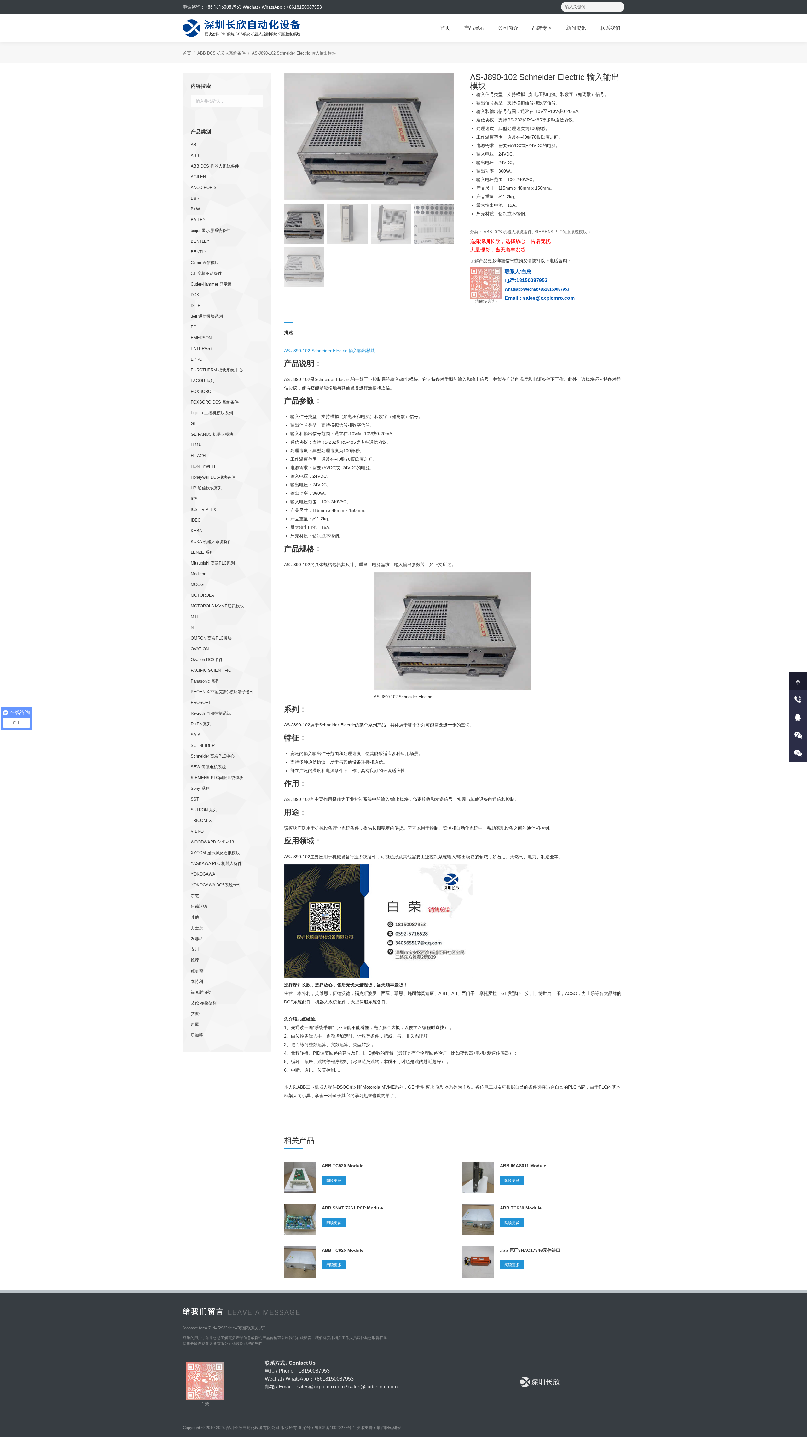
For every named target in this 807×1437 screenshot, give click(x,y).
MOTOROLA (202, 595)
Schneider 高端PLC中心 (213, 756)
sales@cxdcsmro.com (373, 1386)
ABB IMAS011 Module (523, 1165)
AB (193, 144)
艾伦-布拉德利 (204, 1003)
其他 (195, 917)
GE (194, 423)
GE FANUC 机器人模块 (212, 434)
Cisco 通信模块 (205, 262)
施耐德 (197, 970)
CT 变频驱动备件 (206, 273)
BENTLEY (200, 241)
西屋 (195, 1024)
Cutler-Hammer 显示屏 (211, 284)
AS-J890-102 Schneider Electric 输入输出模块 (329, 350)
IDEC (195, 520)
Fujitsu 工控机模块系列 (212, 413)
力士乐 (197, 927)
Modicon (198, 573)
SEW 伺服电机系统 (208, 767)
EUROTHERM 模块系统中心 (217, 370)
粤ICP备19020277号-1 (335, 1427)
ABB (195, 155)
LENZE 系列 (202, 552)
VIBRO (197, 831)
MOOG (197, 584)
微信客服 (798, 735)
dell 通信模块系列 (207, 316)
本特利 (197, 981)
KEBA (196, 531)
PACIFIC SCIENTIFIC (211, 670)
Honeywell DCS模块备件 (213, 477)
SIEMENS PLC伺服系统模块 (560, 231)
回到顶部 (798, 681)
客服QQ (798, 717)
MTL (195, 616)
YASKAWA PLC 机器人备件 (216, 863)
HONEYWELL (203, 466)
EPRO (196, 359)
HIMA (196, 445)
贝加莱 (197, 1035)
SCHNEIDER (203, 745)
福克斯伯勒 (201, 992)
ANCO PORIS (204, 187)
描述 (288, 332)
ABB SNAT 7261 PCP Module (352, 1207)
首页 (187, 53)
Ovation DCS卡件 (207, 659)
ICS (194, 498)
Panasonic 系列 (205, 681)
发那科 (197, 938)
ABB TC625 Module (342, 1250)
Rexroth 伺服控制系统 (211, 713)
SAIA (195, 734)
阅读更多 (333, 1180)
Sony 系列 (200, 788)
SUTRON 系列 (204, 809)
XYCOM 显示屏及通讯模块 (215, 852)
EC (193, 327)
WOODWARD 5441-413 (212, 842)
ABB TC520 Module (342, 1165)
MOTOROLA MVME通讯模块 (217, 606)
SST (195, 799)
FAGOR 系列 (202, 380)
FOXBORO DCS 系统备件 (215, 402)
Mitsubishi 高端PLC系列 (213, 563)
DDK (195, 295)
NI (193, 627)
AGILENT (199, 176)
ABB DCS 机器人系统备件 (221, 53)
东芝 (195, 895)
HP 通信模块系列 (206, 488)
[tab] (288, 329)
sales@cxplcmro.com (321, 1386)
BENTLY (198, 252)
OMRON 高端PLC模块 (211, 638)
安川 (195, 949)
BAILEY (198, 219)
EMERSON (201, 337)
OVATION (200, 649)
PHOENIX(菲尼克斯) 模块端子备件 (222, 691)
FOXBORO (201, 391)
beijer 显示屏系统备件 (210, 230)
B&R (195, 198)
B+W (195, 209)
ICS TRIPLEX (203, 509)
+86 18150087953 (223, 6)
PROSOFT (201, 702)
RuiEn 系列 (201, 724)
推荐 (195, 960)
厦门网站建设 (389, 1427)
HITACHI (199, 455)
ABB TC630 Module (521, 1207)
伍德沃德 (199, 906)
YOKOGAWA (203, 874)
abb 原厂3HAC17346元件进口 (530, 1250)
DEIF (195, 305)
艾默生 (197, 1013)
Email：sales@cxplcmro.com (540, 298)
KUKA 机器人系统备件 (211, 541)
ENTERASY (202, 348)
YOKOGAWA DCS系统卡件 (216, 885)
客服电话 (798, 699)
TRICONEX (201, 820)
